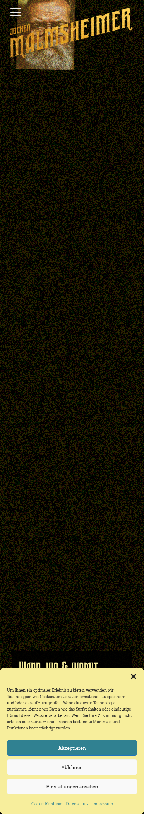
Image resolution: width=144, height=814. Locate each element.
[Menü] (15, 12)
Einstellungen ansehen (72, 786)
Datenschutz (77, 803)
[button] (133, 676)
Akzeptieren (72, 748)
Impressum (102, 803)
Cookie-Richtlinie (46, 803)
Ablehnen (72, 767)
